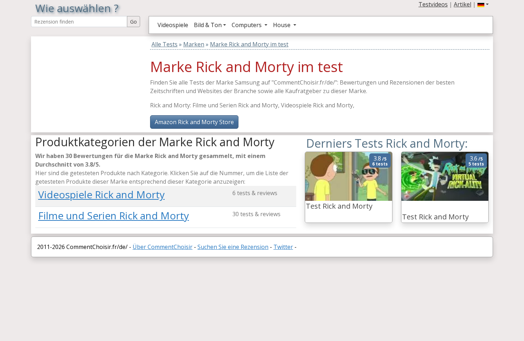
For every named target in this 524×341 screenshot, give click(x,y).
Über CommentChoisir (162, 247)
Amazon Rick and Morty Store (194, 122)
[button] (483, 4)
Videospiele (173, 25)
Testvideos (433, 4)
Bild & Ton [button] (208, 25)
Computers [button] (247, 25)
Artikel (462, 4)
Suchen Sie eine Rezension (232, 247)
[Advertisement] (79, 81)
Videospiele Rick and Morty (101, 194)
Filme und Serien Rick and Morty (113, 215)
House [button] (282, 25)
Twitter (283, 247)
